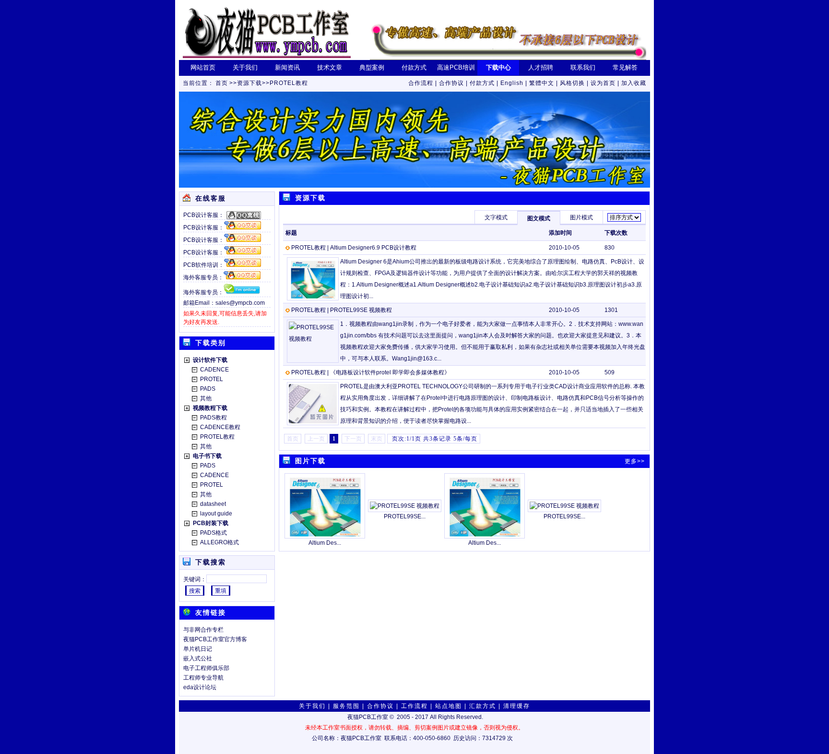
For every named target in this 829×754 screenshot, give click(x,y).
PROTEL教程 (289, 83)
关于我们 (245, 67)
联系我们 (582, 67)
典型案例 (371, 67)
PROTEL (211, 379)
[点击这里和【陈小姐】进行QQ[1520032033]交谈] (242, 215)
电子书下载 (207, 456)
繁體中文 (541, 83)
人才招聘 (540, 67)
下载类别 (210, 343)
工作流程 (414, 706)
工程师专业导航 (203, 677)
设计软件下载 (210, 360)
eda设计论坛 (199, 687)
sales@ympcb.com (240, 302)
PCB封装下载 (210, 523)
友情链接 (210, 612)
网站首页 (202, 67)
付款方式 (414, 67)
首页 (221, 83)
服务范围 (346, 706)
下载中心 (498, 67)
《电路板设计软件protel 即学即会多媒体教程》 (390, 372)
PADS (207, 388)
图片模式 (581, 217)
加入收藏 (633, 83)
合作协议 (451, 83)
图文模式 (538, 218)
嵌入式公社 (197, 658)
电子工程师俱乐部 (206, 668)
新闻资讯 (287, 67)
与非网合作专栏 (203, 629)
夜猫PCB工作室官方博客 (215, 639)
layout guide (216, 513)
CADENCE (214, 369)
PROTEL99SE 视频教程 (361, 310)
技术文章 (329, 67)
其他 (206, 398)
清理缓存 (516, 706)
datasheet (213, 504)
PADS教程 (213, 417)
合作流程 (420, 83)
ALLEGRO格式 (219, 542)
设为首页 (603, 83)
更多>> (635, 461)
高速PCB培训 (456, 67)
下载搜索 (210, 562)
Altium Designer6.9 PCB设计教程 (373, 247)
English (511, 83)
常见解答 (625, 67)
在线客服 (210, 198)
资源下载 (249, 83)
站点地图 (448, 706)
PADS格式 (213, 532)
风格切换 (572, 83)
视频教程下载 (210, 408)
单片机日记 (197, 649)
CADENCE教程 (220, 427)
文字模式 (496, 217)
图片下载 (310, 461)
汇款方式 (482, 706)
